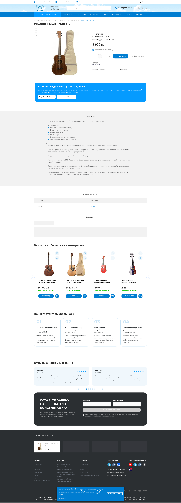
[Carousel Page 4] (92, 389)
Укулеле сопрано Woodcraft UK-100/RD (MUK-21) (102, 282)
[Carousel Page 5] (94, 389)
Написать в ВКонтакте (66, 97)
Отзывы (83, 467)
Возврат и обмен (63, 467)
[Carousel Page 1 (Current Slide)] (86, 389)
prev (79, 389)
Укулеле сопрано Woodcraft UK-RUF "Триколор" (128, 282)
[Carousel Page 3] (90, 389)
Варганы (37, 470)
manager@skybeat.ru (64, 2)
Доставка (123, 70)
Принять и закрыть (114, 493)
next (102, 389)
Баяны (36, 467)
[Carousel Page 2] (88, 389)
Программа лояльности (65, 470)
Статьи (82, 470)
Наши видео (84, 472)
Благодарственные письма (89, 475)
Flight (93, 206)
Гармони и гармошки (41, 478)
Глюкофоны (38, 472)
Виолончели (38, 464)
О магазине (84, 464)
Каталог (37, 460)
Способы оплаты (98, 70)
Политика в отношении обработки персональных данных (66, 474)
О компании (85, 460)
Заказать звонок (112, 410)
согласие (92, 414)
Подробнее (62, 498)
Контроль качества (63, 464)
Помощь (60, 460)
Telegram (81, 2)
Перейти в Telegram (46, 97)
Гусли (36, 475)
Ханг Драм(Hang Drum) (42, 480)
